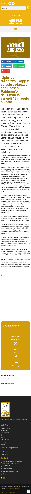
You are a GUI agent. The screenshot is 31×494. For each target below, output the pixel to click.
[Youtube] (13, 3)
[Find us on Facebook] (1, 478)
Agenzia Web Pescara (13, 488)
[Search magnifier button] (28, 8)
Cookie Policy (12, 492)
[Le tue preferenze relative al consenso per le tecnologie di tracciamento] (28, 491)
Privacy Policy (4, 492)
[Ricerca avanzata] (15, 12)
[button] (15, 29)
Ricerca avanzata (15, 15)
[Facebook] (9, 3)
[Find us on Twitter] (4, 478)
